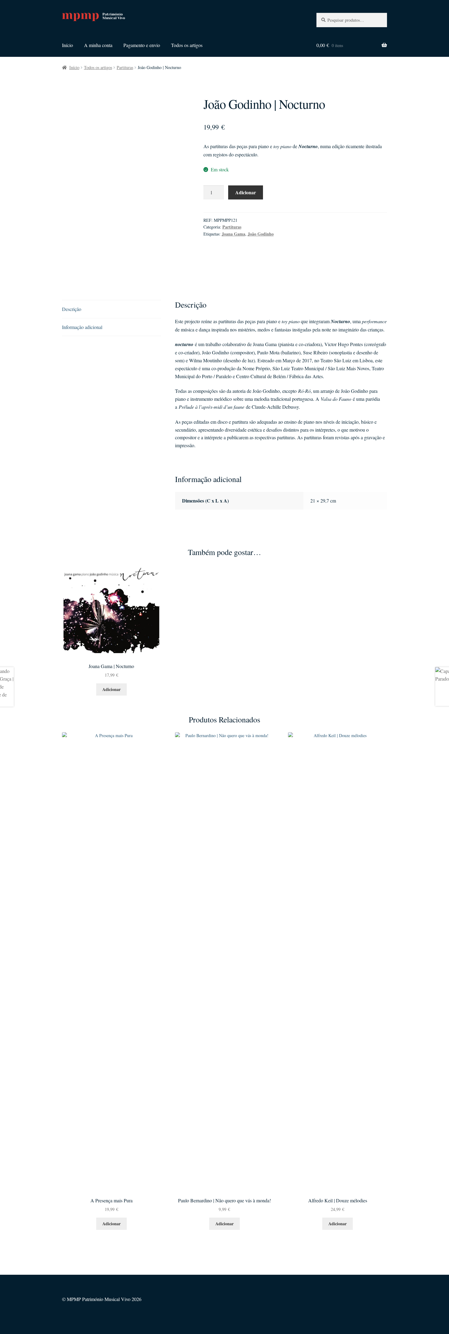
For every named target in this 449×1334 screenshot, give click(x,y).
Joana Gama (233, 234)
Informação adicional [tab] (82, 327)
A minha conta (98, 45)
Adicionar (245, 192)
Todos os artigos (187, 45)
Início (67, 45)
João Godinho (261, 234)
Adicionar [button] (111, 689)
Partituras (125, 67)
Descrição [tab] (71, 309)
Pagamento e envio (141, 45)
